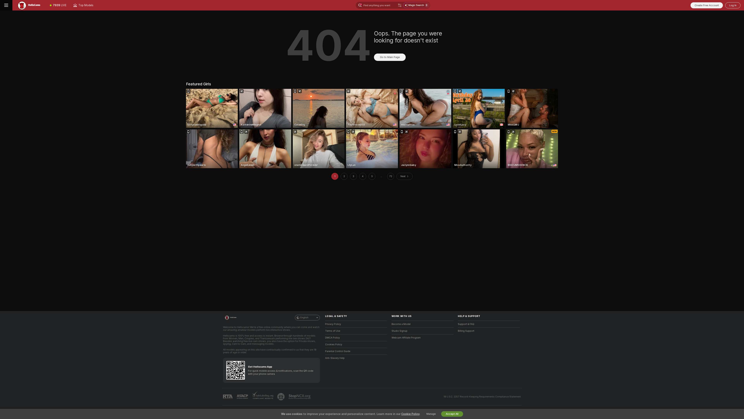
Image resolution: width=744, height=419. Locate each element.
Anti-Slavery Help (335, 358)
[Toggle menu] (6, 5)
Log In (732, 5)
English (304, 317)
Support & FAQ (466, 324)
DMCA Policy (332, 337)
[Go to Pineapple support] (281, 396)
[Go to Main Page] (29, 5)
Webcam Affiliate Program (406, 337)
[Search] (399, 5)
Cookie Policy (410, 414)
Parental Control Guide (337, 351)
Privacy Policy (333, 324)
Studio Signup (399, 331)
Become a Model (401, 324)
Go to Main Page (390, 57)
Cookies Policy (333, 344)
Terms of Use (332, 331)
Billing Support (466, 331)
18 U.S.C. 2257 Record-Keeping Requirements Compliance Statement (482, 396)
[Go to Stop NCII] (299, 396)
